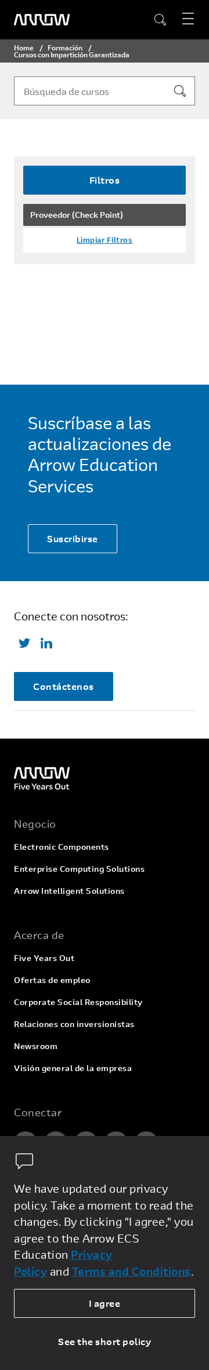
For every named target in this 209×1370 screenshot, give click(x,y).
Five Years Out (44, 957)
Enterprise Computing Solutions (79, 868)
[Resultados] (180, 91)
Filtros (104, 180)
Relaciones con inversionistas (74, 1023)
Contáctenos (63, 686)
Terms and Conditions (131, 1271)
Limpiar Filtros (105, 240)
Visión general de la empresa (73, 1067)
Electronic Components (61, 846)
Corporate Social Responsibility (78, 1001)
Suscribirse (72, 538)
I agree (105, 1303)
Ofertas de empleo (52, 979)
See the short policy (104, 1341)
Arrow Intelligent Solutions (69, 890)
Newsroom (35, 1045)
